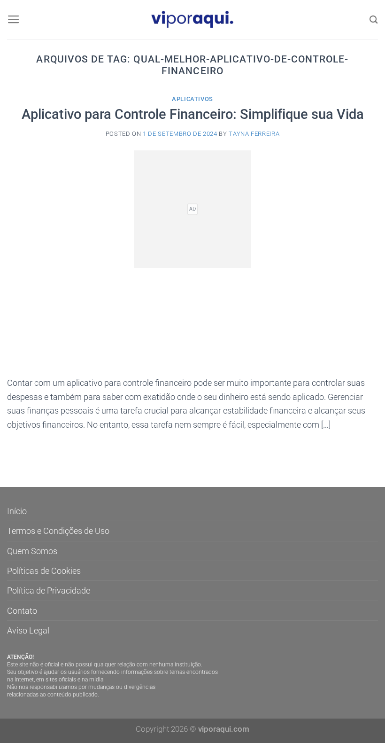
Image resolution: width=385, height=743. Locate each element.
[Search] (374, 19)
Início (17, 511)
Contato (22, 611)
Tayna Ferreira (254, 133)
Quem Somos (32, 551)
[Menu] (13, 19)
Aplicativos (192, 98)
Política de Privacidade (48, 590)
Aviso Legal (28, 630)
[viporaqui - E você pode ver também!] (192, 19)
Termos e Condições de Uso (58, 531)
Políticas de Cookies (44, 571)
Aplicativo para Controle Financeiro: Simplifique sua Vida (193, 114)
